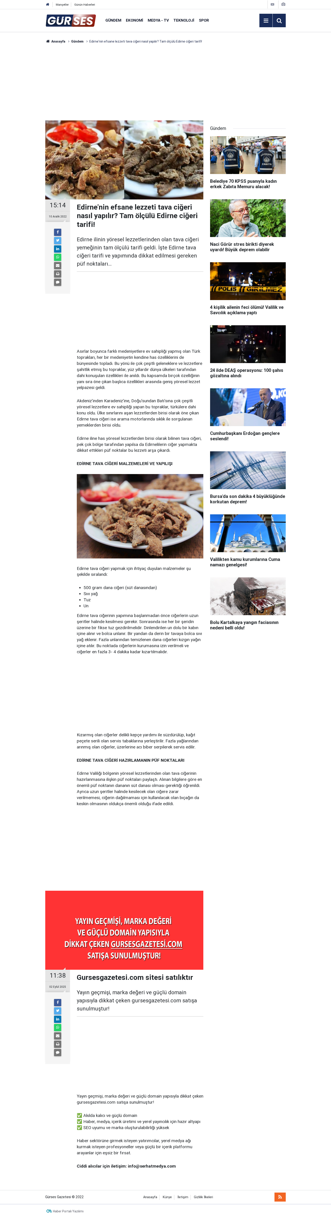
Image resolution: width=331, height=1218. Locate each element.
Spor (204, 20)
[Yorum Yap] (57, 282)
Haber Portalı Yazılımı (68, 1211)
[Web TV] (272, 4)
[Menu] (266, 20)
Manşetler (62, 4)
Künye (167, 1197)
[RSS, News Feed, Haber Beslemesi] (280, 1197)
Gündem (113, 20)
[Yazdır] (57, 274)
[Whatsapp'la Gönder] (57, 257)
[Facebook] (57, 232)
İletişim (182, 1197)
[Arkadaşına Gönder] (57, 265)
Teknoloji (183, 20)
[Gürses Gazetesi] (70, 20)
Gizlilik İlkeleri (203, 1197)
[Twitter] (57, 240)
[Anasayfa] (47, 4)
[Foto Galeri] (283, 4)
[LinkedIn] (57, 249)
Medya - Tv (158, 20)
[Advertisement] (24, 111)
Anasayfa (150, 1197)
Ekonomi (134, 20)
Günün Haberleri (84, 4)
